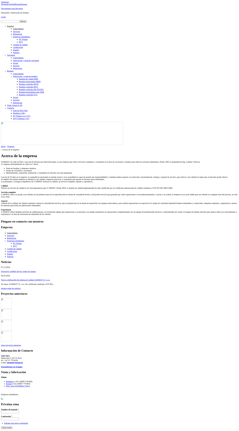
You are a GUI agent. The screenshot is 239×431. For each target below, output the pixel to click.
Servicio (16, 66)
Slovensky (5, 4)
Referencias (17, 34)
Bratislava (10, 381)
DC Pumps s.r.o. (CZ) (21, 116)
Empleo (16, 50)
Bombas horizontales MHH (30, 82)
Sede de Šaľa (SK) (20, 111)
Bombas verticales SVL (28, 95)
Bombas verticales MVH (28, 84)
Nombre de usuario (10, 409)
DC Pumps (23, 39)
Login (3, 17)
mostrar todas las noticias (11, 288)
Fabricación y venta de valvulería (26, 61)
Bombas (10, 71)
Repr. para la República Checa (18, 386)
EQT (21, 42)
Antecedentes (18, 29)
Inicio (3, 146)
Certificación (18, 47)
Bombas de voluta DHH (28, 79)
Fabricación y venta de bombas (25, 76)
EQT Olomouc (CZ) (21, 119)
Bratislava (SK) (19, 113)
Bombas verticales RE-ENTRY (31, 90)
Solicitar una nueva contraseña (16, 423)
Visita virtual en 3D (14, 105)
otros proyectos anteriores (11, 345)
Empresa (10, 26)
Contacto (10, 108)
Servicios (16, 32)
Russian (18, 4)
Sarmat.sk (5, 2)
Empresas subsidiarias (21, 37)
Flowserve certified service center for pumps (18, 271)
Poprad (9, 384)
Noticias (16, 53)
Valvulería (11, 55)
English (12, 4)
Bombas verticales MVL (28, 87)
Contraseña (6, 416)
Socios (15, 63)
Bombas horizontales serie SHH (31, 92)
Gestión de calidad (20, 45)
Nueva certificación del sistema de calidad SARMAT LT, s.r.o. (25, 280)
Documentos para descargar (12, 8)
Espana (24, 4)
